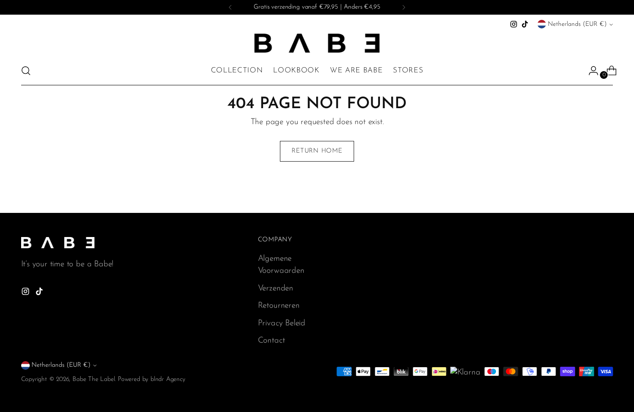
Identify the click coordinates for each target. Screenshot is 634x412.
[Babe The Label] (317, 43)
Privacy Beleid (281, 323)
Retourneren (279, 306)
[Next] (403, 7)
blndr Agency (168, 379)
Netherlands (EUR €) (577, 24)
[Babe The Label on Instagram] (514, 24)
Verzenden (275, 288)
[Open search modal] (26, 70)
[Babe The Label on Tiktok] (525, 24)
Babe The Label (93, 379)
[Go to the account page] (590, 70)
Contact (271, 341)
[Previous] (230, 7)
